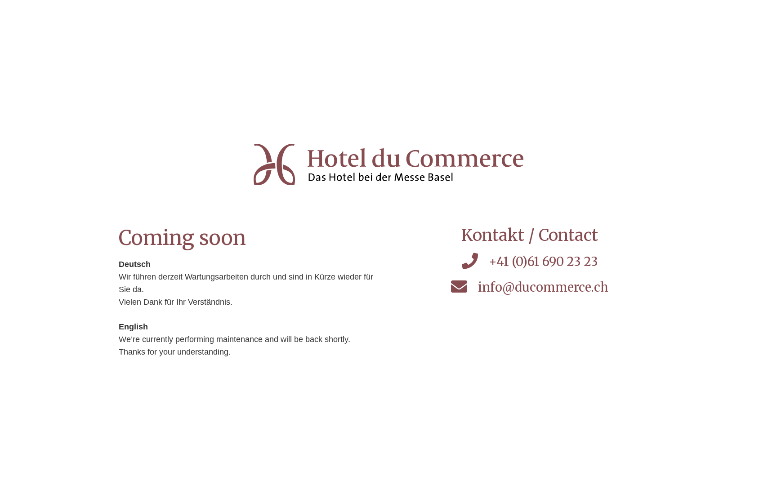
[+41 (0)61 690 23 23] (475, 262)
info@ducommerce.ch (543, 287)
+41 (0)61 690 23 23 (543, 261)
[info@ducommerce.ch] (464, 287)
